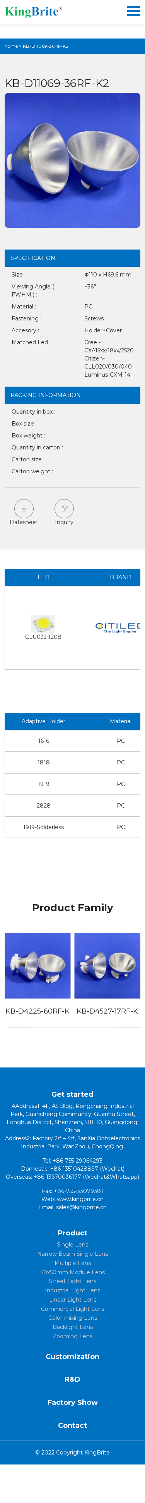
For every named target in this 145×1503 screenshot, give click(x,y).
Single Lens (72, 1244)
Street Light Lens (72, 1281)
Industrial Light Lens (72, 1290)
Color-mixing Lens (72, 1317)
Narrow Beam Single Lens (72, 1253)
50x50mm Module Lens (73, 1272)
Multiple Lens (73, 1263)
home (11, 46)
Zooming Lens (72, 1336)
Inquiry (64, 522)
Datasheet (24, 522)
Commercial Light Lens (72, 1308)
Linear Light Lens (72, 1299)
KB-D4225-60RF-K (37, 1011)
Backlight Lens (73, 1327)
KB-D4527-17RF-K (107, 1011)
